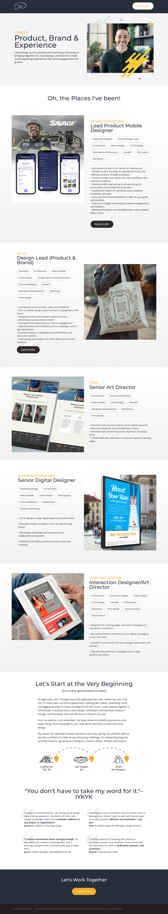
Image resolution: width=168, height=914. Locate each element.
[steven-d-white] (20, 3)
